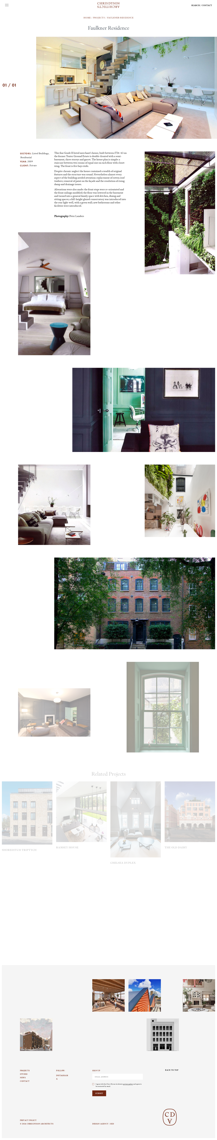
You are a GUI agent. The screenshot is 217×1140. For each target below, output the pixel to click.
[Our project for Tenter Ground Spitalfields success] (36, 1034)
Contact (207, 5)
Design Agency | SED (103, 1124)
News (23, 1077)
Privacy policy (28, 1120)
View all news (203, 881)
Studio (24, 1074)
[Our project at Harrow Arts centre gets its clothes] (144, 995)
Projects (25, 1070)
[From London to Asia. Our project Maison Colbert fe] (199, 995)
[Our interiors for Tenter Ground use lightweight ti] (108, 995)
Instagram (28, 979)
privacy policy (128, 1084)
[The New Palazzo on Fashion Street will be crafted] (163, 1034)
